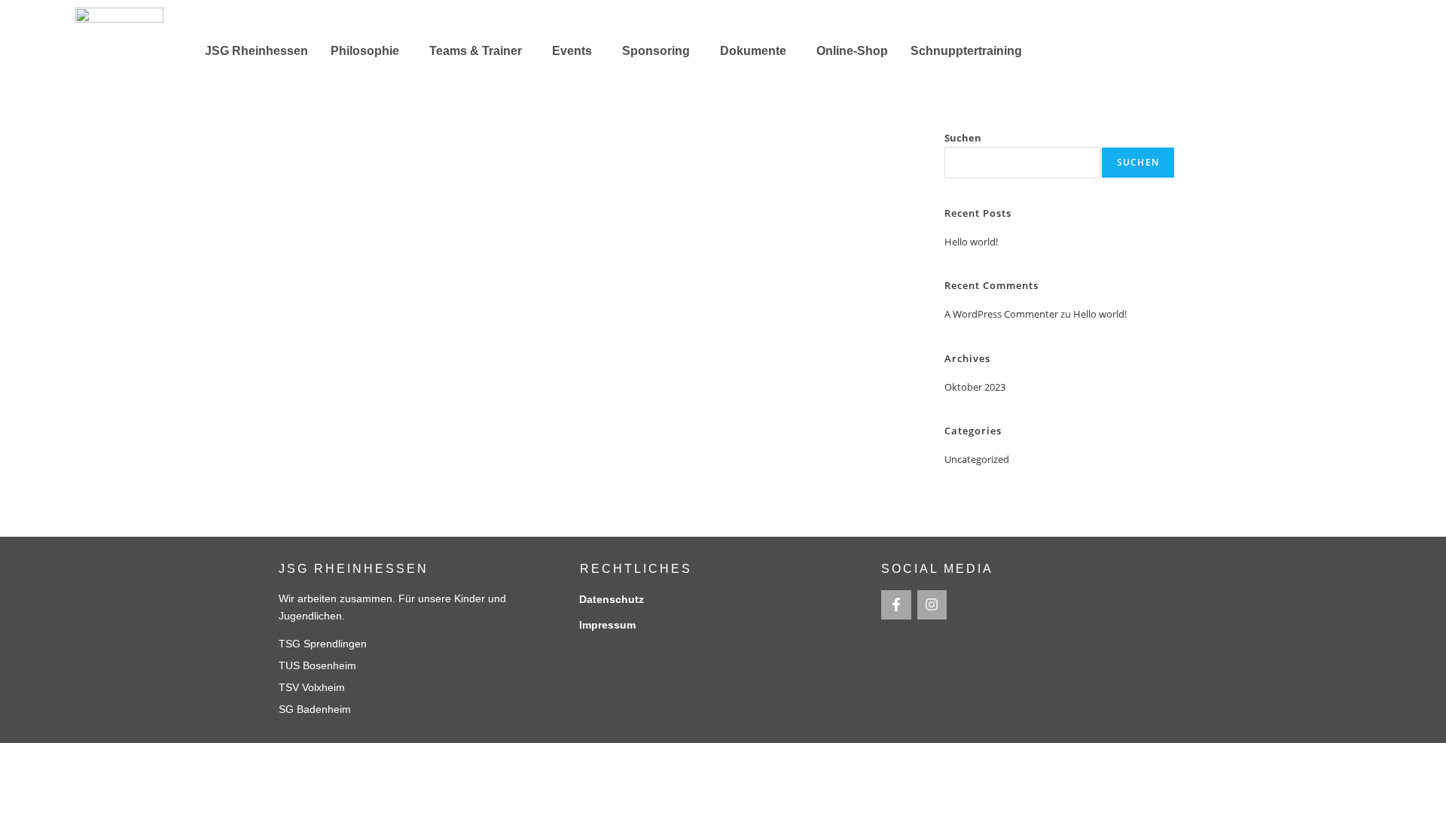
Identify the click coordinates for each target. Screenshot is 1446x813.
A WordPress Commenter (1001, 314)
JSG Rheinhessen (256, 50)
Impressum (607, 625)
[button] (368, 51)
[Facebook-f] (896, 605)
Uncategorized (976, 459)
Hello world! (971, 241)
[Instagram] (932, 605)
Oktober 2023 (974, 387)
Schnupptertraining (966, 50)
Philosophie (365, 50)
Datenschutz (611, 599)
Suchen (962, 138)
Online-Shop (852, 50)
